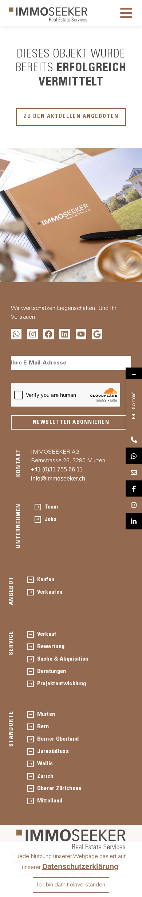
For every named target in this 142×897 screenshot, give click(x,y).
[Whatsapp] (16, 334)
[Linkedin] (64, 334)
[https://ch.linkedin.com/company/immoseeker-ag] (134, 521)
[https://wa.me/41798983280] (134, 456)
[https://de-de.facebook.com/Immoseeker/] (134, 489)
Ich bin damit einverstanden (71, 885)
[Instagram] (32, 334)
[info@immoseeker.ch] (134, 472)
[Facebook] (48, 334)
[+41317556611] (134, 439)
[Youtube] (81, 334)
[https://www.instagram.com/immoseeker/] (134, 505)
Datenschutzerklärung (80, 866)
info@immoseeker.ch (58, 478)
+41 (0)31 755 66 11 (57, 469)
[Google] (97, 334)
